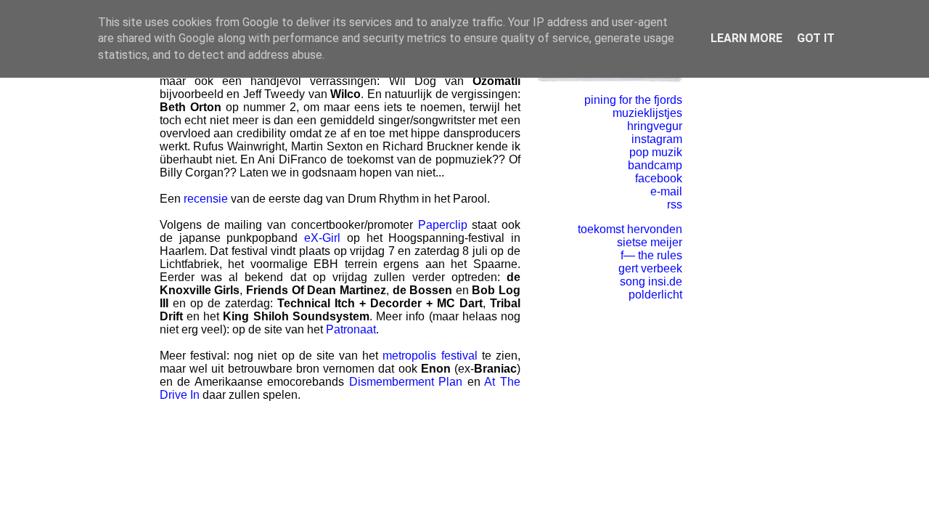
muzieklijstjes (647, 113)
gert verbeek (650, 268)
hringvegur (654, 126)
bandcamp (655, 165)
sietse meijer (649, 242)
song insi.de (651, 281)
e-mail (666, 191)
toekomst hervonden (630, 229)
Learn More (746, 38)
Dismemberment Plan (406, 382)
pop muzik (655, 152)
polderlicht (655, 294)
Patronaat (351, 329)
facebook (658, 178)
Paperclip (442, 225)
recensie (206, 198)
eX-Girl (322, 238)
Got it (816, 38)
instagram (656, 139)
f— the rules (651, 255)
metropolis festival (429, 355)
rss (674, 204)
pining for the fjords (633, 100)
